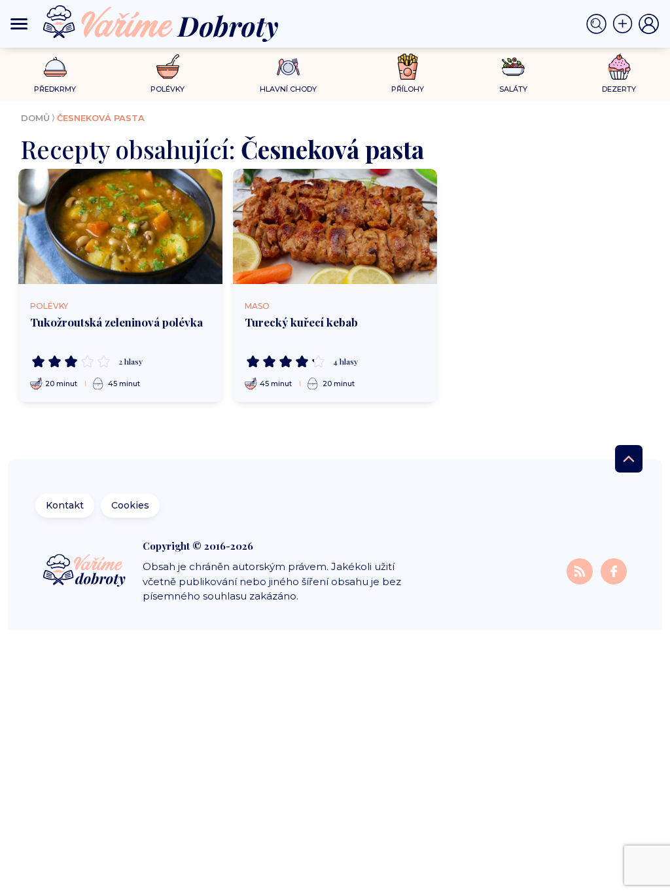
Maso (257, 306)
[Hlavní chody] (288, 67)
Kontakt (65, 505)
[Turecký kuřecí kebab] (335, 226)
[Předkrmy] (55, 66)
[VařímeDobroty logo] (160, 24)
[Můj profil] (649, 24)
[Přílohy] (408, 67)
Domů (35, 118)
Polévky (49, 306)
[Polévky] (167, 67)
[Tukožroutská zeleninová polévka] (120, 226)
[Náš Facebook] (614, 570)
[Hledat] (599, 24)
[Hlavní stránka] (85, 571)
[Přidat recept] (625, 24)
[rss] (581, 570)
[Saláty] (513, 67)
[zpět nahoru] (629, 459)
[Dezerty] (619, 67)
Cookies (130, 505)
